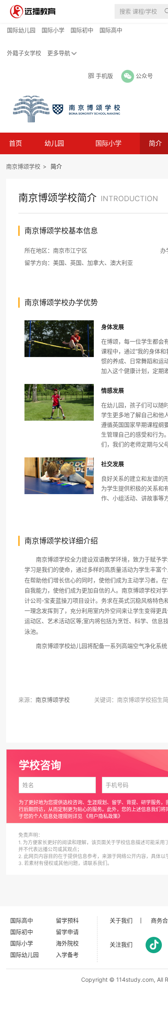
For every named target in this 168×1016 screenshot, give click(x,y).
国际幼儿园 (21, 30)
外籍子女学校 (24, 52)
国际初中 (82, 30)
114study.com (135, 979)
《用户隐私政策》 (103, 816)
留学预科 (67, 920)
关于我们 (121, 920)
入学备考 (67, 954)
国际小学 (53, 30)
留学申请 (67, 931)
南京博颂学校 (23, 166)
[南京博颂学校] (63, 108)
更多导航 (58, 52)
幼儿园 (54, 143)
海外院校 (67, 943)
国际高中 (110, 30)
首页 (15, 143)
